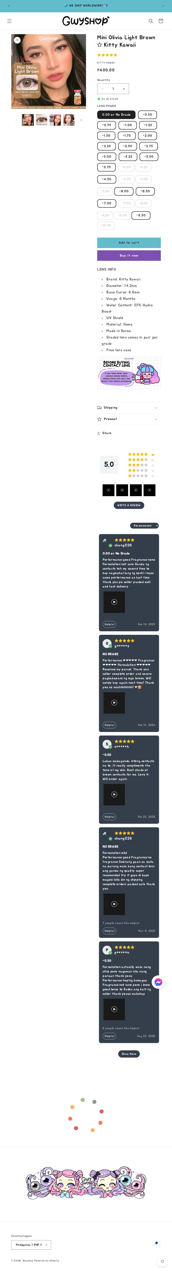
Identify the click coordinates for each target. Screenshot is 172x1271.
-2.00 (147, 135)
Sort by (123, 525)
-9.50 (141, 215)
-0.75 (106, 125)
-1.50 (106, 135)
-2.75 (148, 146)
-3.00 (106, 156)
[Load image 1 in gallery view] (28, 120)
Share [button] (107, 433)
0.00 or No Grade (116, 114)
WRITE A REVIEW (128, 505)
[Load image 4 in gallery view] (69, 120)
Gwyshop (28, 1260)
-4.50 (106, 179)
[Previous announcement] (9, 6)
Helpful (109, 624)
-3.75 (106, 167)
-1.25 (148, 125)
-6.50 (145, 191)
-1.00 (127, 125)
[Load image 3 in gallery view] (55, 120)
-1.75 (127, 135)
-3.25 (128, 156)
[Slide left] (16, 120)
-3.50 (148, 156)
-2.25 (106, 146)
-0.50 (147, 114)
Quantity (103, 80)
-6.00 (124, 191)
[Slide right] (81, 120)
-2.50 (127, 146)
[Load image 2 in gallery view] (41, 120)
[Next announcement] (163, 6)
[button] (9, 21)
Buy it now (129, 255)
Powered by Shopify (46, 1260)
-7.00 (106, 203)
